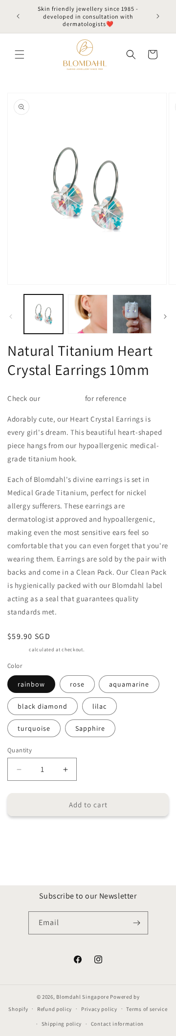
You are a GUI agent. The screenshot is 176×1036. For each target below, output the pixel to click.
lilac (99, 706)
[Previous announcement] (18, 16)
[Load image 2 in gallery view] (87, 314)
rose (77, 684)
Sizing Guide (62, 398)
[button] (19, 54)
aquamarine (129, 684)
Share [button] (26, 838)
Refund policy (54, 1009)
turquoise (34, 728)
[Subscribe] (137, 922)
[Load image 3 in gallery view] (132, 314)
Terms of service (146, 1009)
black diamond (42, 706)
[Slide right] (165, 316)
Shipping (17, 649)
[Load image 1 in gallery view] (43, 314)
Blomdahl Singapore (82, 996)
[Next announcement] (158, 16)
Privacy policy (99, 1009)
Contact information (117, 1023)
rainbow (31, 684)
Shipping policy (62, 1023)
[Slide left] (11, 316)
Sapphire (90, 728)
